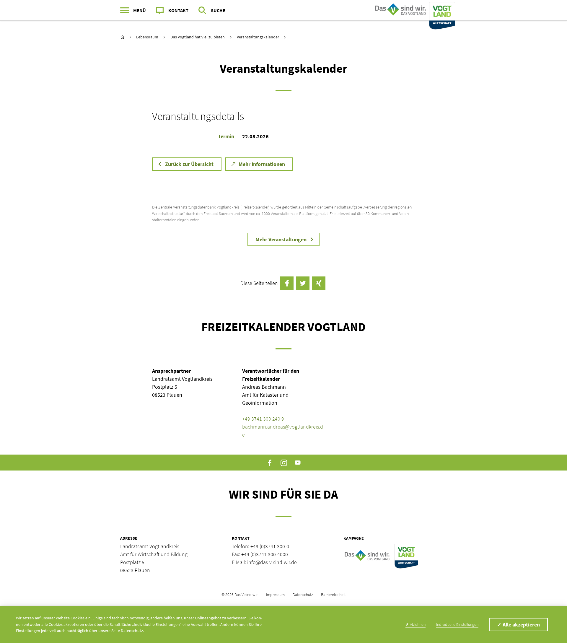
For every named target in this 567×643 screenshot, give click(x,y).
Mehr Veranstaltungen (281, 239)
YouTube (297, 463)
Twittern (302, 283)
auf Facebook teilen (287, 283)
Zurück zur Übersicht (189, 164)
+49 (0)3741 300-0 (269, 546)
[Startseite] (413, 10)
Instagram (284, 463)
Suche (218, 10)
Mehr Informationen (262, 164)
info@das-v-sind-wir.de (272, 562)
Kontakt (178, 10)
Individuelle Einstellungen (457, 624)
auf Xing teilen (318, 283)
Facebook (270, 463)
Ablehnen (415, 624)
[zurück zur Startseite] (122, 37)
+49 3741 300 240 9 (263, 418)
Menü (139, 10)
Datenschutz (303, 594)
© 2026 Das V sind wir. (239, 594)
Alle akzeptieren (518, 624)
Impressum (275, 594)
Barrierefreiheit (333, 594)
